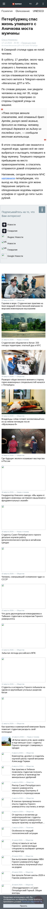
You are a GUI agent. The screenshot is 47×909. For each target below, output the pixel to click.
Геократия (7, 11)
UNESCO (38, 11)
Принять (23, 906)
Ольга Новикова (9, 40)
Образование (23, 11)
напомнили (8, 178)
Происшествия (29, 43)
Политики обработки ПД (32, 901)
